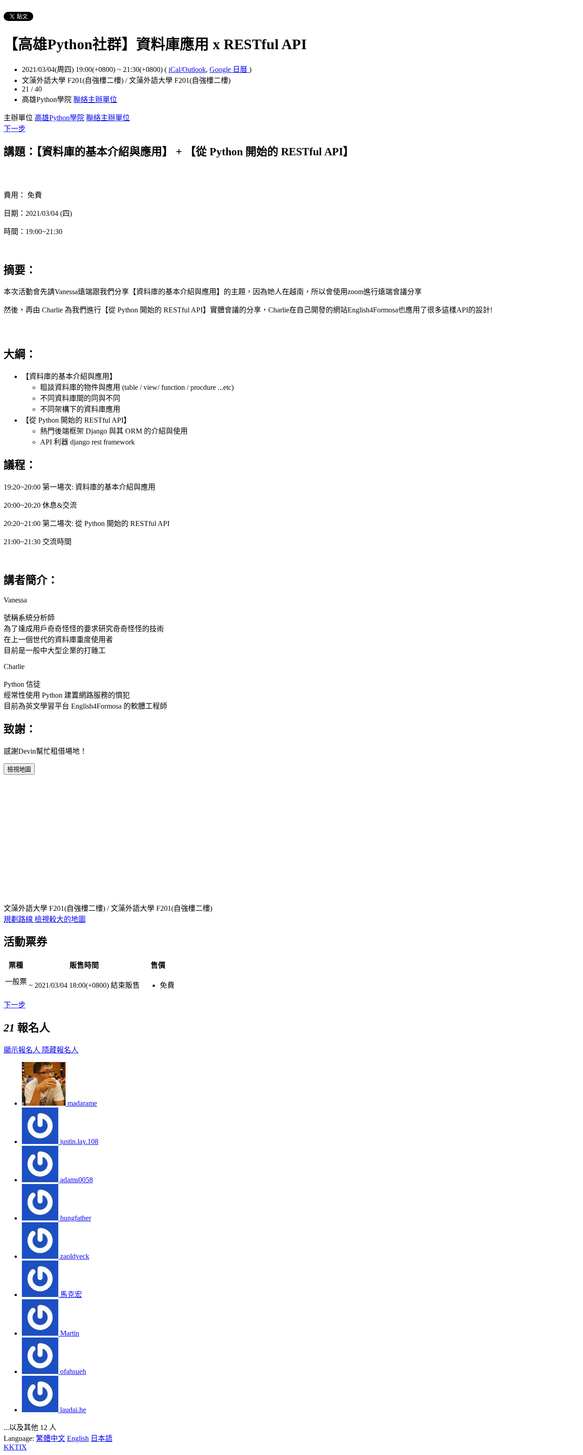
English (78, 1438)
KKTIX (15, 1447)
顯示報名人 (23, 1050)
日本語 (102, 1438)
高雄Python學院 (59, 118)
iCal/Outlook (187, 69)
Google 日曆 (229, 69)
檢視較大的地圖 (60, 919)
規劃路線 (19, 919)
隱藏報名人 (60, 1050)
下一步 (15, 129)
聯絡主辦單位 (95, 99)
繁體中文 (50, 1438)
